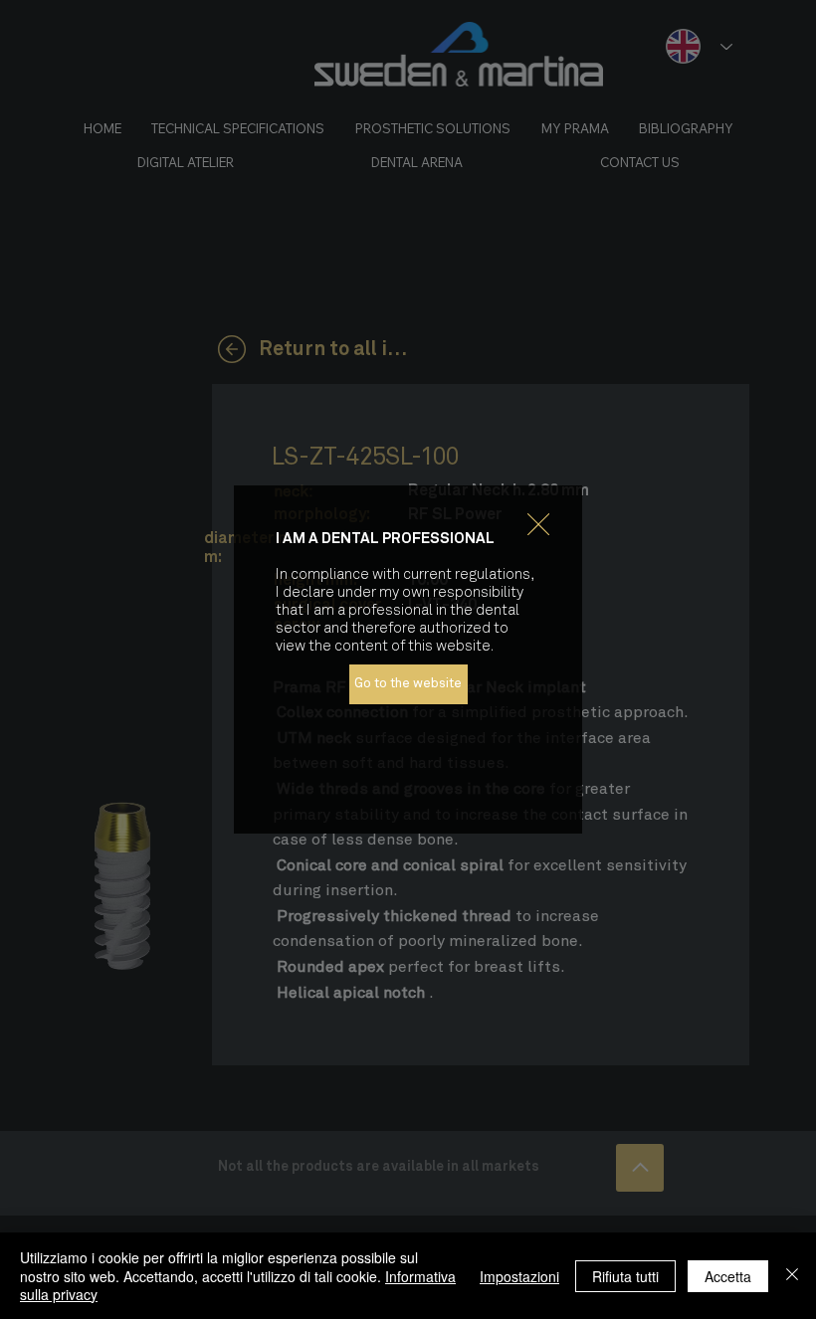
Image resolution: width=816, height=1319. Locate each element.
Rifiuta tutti (625, 1276)
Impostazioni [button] (519, 1276)
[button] (538, 525)
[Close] (792, 1275)
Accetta (728, 1276)
